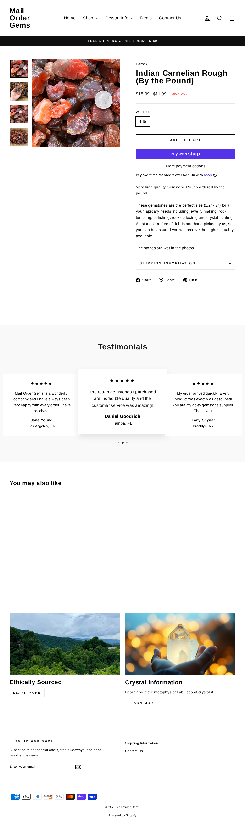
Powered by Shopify (122, 815)
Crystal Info (117, 18)
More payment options (186, 166)
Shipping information (168, 263)
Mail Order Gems (20, 18)
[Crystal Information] (180, 644)
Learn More (27, 692)
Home (70, 18)
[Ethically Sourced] (65, 644)
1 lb (142, 121)
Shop (89, 18)
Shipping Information (141, 743)
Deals (146, 18)
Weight (145, 112)
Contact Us (170, 18)
